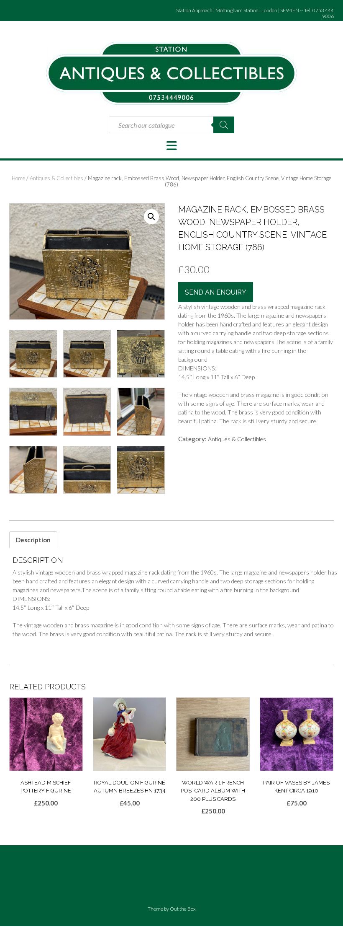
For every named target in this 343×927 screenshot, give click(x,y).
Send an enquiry (215, 292)
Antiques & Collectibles (56, 178)
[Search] (223, 125)
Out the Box (183, 909)
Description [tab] (33, 540)
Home (18, 178)
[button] (171, 145)
